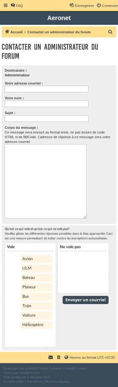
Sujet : (10, 113)
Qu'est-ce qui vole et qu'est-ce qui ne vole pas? (37, 229)
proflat (15, 377)
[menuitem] (16, 5)
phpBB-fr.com (29, 372)
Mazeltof (36, 377)
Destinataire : (16, 70)
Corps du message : (21, 127)
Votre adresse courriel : (24, 83)
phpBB (30, 368)
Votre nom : (14, 98)
